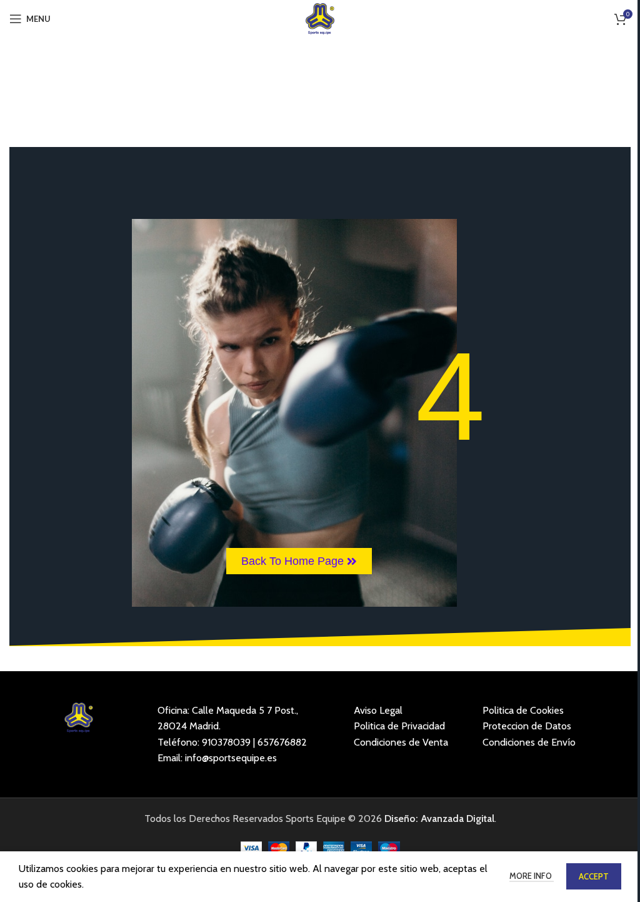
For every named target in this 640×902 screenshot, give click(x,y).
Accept (594, 876)
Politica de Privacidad (399, 726)
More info (531, 876)
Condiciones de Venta (401, 742)
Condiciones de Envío (529, 742)
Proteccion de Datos (526, 726)
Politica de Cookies (523, 710)
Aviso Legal (378, 710)
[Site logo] (320, 18)
